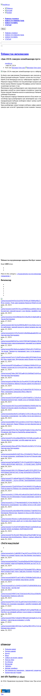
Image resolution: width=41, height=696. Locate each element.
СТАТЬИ (8, 39)
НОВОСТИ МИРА (11, 37)
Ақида (7, 653)
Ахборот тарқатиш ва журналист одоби (15, 620)
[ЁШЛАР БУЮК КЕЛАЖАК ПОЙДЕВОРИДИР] (21, 527)
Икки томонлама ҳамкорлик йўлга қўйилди (16, 392)
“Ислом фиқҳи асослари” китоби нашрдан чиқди (18, 440)
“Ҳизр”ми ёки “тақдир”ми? (10, 588)
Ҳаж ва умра (9, 660)
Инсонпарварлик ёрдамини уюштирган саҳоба (17, 579)
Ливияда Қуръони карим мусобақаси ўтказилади (18, 408)
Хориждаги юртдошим (13, 672)
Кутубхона (9, 662)
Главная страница (11, 33)
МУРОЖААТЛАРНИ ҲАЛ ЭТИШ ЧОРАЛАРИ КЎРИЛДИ (20, 472)
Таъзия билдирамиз (8, 319)
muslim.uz (8, 63)
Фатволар (8, 664)
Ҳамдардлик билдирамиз (10, 335)
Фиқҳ (7, 655)
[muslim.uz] (5, 4)
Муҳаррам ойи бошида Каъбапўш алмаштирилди (19, 432)
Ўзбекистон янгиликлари (15, 54)
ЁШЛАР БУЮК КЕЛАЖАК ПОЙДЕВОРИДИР (17, 529)
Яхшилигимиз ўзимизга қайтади (12, 596)
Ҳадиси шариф (10, 651)
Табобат (8, 666)
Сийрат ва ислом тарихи (14, 657)
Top (2, 694)
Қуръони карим (10, 649)
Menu (3, 29)
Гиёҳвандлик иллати (8, 628)
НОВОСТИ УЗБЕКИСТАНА (14, 35)
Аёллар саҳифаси (11, 668)
